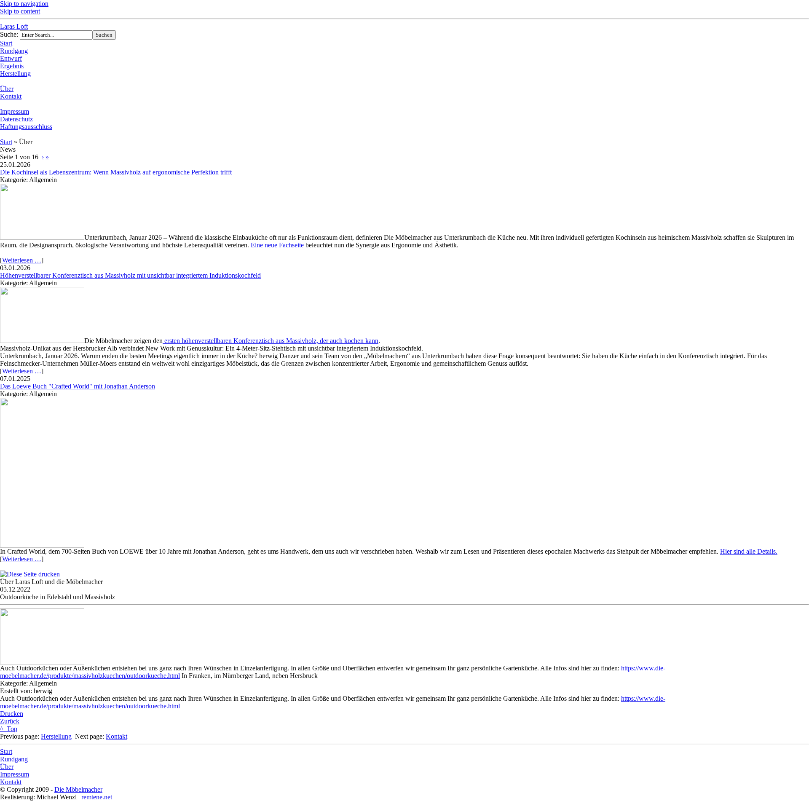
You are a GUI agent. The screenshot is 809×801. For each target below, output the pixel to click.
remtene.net (96, 797)
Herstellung (56, 736)
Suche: (10, 34)
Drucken (11, 713)
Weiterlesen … (21, 260)
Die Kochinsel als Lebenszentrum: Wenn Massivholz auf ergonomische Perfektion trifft (116, 172)
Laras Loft (14, 26)
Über (6, 766)
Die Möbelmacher (78, 789)
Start (6, 141)
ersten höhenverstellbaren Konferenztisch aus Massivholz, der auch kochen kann (270, 340)
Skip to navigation (24, 3)
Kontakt (116, 736)
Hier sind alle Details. (748, 551)
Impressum (14, 774)
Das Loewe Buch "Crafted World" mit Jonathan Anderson (77, 386)
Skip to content (20, 11)
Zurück (9, 721)
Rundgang (14, 759)
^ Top (8, 728)
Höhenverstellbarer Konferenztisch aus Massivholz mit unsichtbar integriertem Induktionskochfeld (130, 275)
